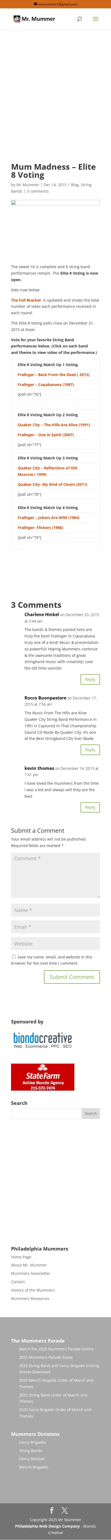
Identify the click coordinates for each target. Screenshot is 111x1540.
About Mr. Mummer (29, 1265)
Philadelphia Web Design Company (47, 1526)
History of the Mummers (33, 1290)
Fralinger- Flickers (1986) (40, 527)
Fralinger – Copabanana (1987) (46, 384)
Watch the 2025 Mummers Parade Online (56, 1348)
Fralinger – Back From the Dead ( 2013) (53, 374)
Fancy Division (32, 1458)
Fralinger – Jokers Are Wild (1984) (48, 517)
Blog (75, 184)
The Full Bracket (26, 300)
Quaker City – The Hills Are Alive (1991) (54, 424)
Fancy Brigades (32, 1442)
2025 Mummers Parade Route (46, 1357)
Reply (90, 679)
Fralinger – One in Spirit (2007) (46, 434)
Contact (18, 1281)
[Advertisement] (55, 100)
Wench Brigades (33, 1467)
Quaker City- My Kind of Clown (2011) (52, 484)
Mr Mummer (27, 184)
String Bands (30, 1450)
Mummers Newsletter (30, 1273)
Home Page (21, 1256)
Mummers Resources (30, 1298)
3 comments (38, 191)
